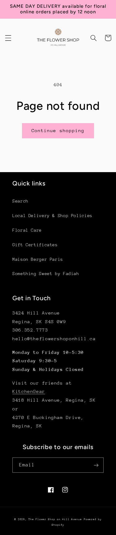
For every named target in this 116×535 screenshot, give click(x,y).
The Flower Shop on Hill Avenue (55, 519)
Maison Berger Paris (37, 259)
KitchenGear (28, 391)
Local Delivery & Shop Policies (52, 215)
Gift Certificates (35, 244)
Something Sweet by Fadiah (45, 273)
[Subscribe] (96, 465)
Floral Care (27, 230)
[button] (8, 38)
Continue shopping (58, 130)
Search (20, 200)
